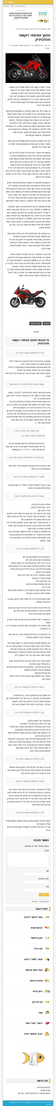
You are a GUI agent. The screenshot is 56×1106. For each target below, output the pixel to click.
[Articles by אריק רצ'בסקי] (47, 982)
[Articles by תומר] (47, 961)
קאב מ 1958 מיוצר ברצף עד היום (27, 431)
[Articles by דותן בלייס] (47, 993)
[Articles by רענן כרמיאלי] (47, 939)
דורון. (42, 548)
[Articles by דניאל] (47, 1025)
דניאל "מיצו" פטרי (34, 1023)
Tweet (36, 331)
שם (47, 871)
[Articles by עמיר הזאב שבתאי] (47, 971)
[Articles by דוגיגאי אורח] (47, 929)
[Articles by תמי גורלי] (47, 950)
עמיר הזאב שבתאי (34, 969)
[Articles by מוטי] (47, 919)
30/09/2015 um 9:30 (30, 496)
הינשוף (41, 687)
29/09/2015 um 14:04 (29, 384)
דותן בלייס (38, 991)
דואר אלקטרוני (43, 878)
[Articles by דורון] (47, 1035)
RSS (12, 6)
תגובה (46, 850)
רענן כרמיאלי (24, 45)
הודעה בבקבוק (20, 6)
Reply (27, 353)
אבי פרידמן (37, 1001)
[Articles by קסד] (47, 1014)
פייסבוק (6, 6)
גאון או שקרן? (45, 1090)
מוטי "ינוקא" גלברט (33, 917)
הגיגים (15, 45)
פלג (42, 759)
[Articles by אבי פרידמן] (47, 1003)
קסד (40, 1012)
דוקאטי (46, 323)
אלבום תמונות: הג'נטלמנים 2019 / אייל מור (34, 1093)
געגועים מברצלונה (43, 1087)
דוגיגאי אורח (37, 927)
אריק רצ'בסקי (36, 980)
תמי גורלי (38, 948)
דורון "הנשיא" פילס (33, 1033)
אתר (47, 886)
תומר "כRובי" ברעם (33, 959)
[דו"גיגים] (28, 16)
